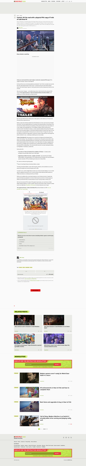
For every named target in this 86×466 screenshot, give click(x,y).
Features (58, 1)
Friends (20, 243)
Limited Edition (27, 267)
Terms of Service (44, 366)
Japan (21, 15)
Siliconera (43, 445)
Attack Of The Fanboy (32, 445)
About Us (15, 441)
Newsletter (44, 1)
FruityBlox (34, 446)
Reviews (53, 1)
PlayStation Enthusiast (30, 185)
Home (18, 15)
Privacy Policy (51, 366)
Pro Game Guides (17, 445)
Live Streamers (21, 241)
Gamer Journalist (57, 445)
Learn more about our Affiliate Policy (30, 278)
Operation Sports (17, 446)
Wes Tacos (21, 27)
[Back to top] (14, 305)
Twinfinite (22, 445)
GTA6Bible (43, 446)
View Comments (35, 290)
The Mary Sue (23, 446)
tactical (31, 267)
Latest (62, 1)
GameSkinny (63, 445)
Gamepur (26, 445)
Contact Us (23, 441)
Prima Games (39, 445)
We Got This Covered (49, 445)
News (49, 1)
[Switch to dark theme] (69, 1)
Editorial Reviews (22, 239)
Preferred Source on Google (34, 280)
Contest (24, 267)
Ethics (19, 441)
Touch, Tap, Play (29, 446)
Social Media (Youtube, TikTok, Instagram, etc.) (27, 245)
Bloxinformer (39, 446)
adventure (20, 267)
